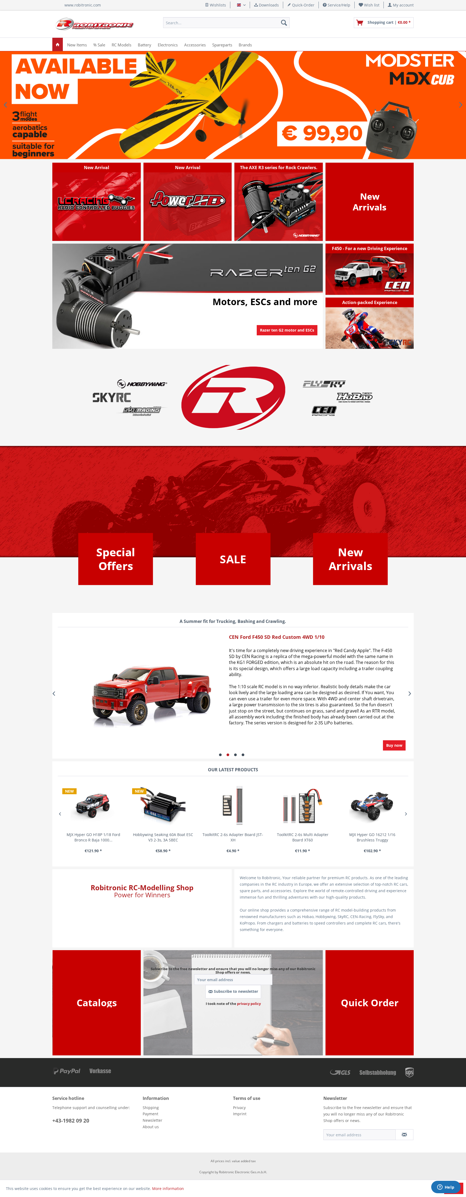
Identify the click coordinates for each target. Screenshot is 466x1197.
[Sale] (233, 558)
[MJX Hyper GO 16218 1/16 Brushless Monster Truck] (372, 806)
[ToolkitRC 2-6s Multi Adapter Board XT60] (233, 806)
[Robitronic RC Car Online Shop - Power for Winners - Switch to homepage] (94, 24)
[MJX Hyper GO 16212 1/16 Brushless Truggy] (303, 806)
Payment (150, 1113)
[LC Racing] (97, 202)
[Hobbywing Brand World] (142, 383)
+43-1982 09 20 (70, 1120)
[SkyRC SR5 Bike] (369, 323)
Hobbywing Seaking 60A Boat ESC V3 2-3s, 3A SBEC (93, 837)
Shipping (151, 1107)
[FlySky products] (324, 383)
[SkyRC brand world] (112, 397)
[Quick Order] (370, 1002)
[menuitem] (369, 5)
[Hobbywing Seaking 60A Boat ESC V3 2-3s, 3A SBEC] (93, 806)
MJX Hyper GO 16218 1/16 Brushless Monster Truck (372, 837)
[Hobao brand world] (354, 397)
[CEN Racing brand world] (324, 410)
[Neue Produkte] (369, 202)
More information (168, 1188)
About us (151, 1126)
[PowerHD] (187, 202)
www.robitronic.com (82, 5)
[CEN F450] (369, 269)
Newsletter (152, 1120)
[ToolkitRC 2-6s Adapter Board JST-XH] (163, 806)
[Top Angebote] (115, 559)
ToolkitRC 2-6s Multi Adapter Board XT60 (233, 837)
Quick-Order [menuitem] (302, 5)
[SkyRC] (401, 344)
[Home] (57, 44)
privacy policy (249, 1003)
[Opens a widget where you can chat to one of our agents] (446, 1187)
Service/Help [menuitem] (338, 5)
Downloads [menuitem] (268, 5)
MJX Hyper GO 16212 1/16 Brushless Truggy (302, 837)
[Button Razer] (287, 337)
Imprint (239, 1113)
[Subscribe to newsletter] (404, 1134)
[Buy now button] (394, 745)
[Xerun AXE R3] (279, 202)
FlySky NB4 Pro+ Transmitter (233, 105)
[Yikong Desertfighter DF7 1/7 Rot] (135, 693)
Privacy (239, 1107)
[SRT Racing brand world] (142, 410)
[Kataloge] (97, 1002)
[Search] (284, 22)
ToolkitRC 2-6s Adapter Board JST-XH (163, 837)
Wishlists (217, 5)
